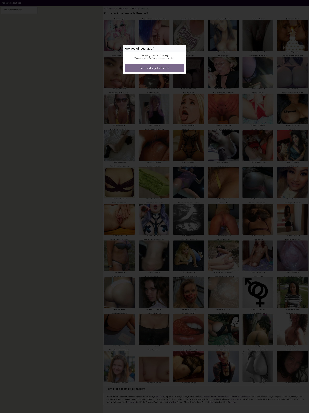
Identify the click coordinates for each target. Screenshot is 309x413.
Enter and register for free (154, 68)
